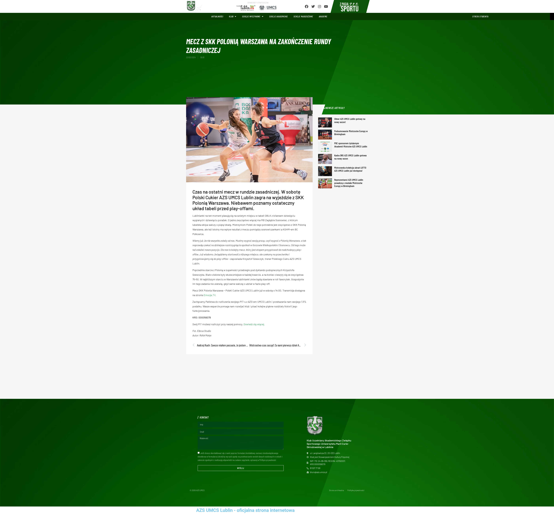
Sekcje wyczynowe (251, 16)
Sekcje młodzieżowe (303, 16)
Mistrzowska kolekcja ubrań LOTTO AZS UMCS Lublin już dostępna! (350, 169)
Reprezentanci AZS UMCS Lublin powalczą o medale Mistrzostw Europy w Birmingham (348, 182)
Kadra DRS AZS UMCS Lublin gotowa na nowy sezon (350, 157)
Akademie (323, 16)
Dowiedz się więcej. (254, 324)
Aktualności (217, 16)
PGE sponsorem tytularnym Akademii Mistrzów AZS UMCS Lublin (350, 145)
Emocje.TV (209, 295)
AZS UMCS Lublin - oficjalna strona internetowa (245, 510)
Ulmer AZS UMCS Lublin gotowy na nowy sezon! (349, 120)
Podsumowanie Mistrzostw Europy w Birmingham (351, 132)
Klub (231, 16)
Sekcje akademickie (278, 16)
